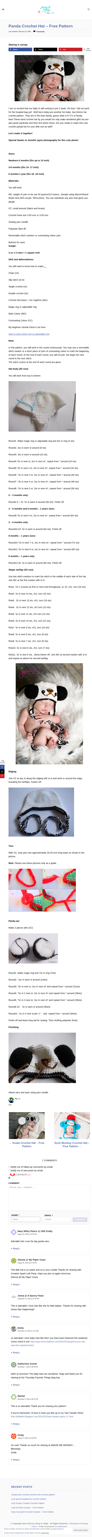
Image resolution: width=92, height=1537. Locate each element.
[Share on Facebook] (2, 767)
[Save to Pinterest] (2, 776)
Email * (49, 1215)
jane (19, 1099)
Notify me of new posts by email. (27, 1170)
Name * (15, 1215)
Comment (14, 1183)
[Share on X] (2, 771)
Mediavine (62, 1527)
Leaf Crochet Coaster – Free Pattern (27, 1508)
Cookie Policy (45, 1533)
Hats (10, 1105)
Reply (16, 1248)
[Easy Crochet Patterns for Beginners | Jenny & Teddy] (46, 9)
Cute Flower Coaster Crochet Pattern (27, 1503)
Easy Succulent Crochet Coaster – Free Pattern (32, 1512)
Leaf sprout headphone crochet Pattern (28, 1499)
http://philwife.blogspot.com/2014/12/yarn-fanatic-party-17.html (42, 1416)
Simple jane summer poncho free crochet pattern (33, 1495)
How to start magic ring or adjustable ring (29, 334)
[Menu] (3, 9)
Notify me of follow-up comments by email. (32, 1167)
